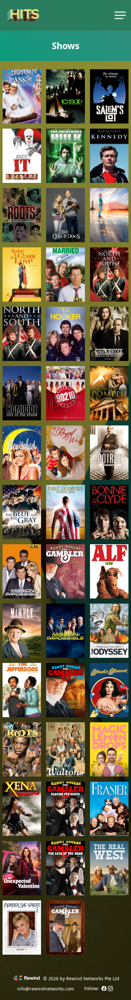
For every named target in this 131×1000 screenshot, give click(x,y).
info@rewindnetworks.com (45, 989)
